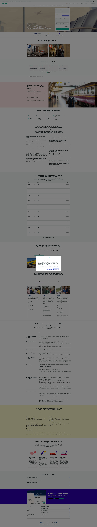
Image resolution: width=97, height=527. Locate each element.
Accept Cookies (56, 269)
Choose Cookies (49, 269)
